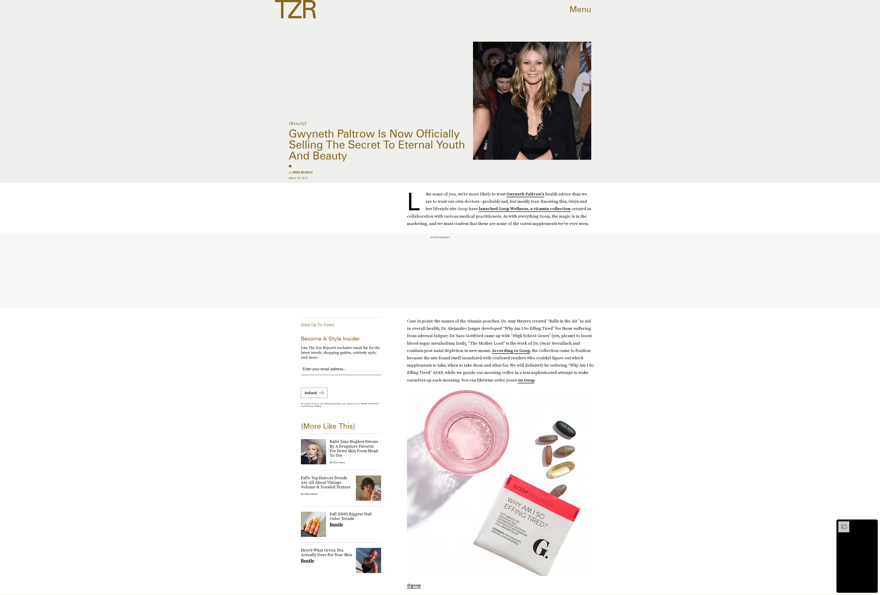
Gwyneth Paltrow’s (525, 194)
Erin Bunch (303, 172)
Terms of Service (370, 403)
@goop (414, 585)
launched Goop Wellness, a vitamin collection (525, 208)
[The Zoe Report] (295, 9)
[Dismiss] (872, 523)
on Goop (526, 380)
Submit (311, 392)
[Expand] (841, 523)
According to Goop (511, 350)
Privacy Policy (313, 406)
